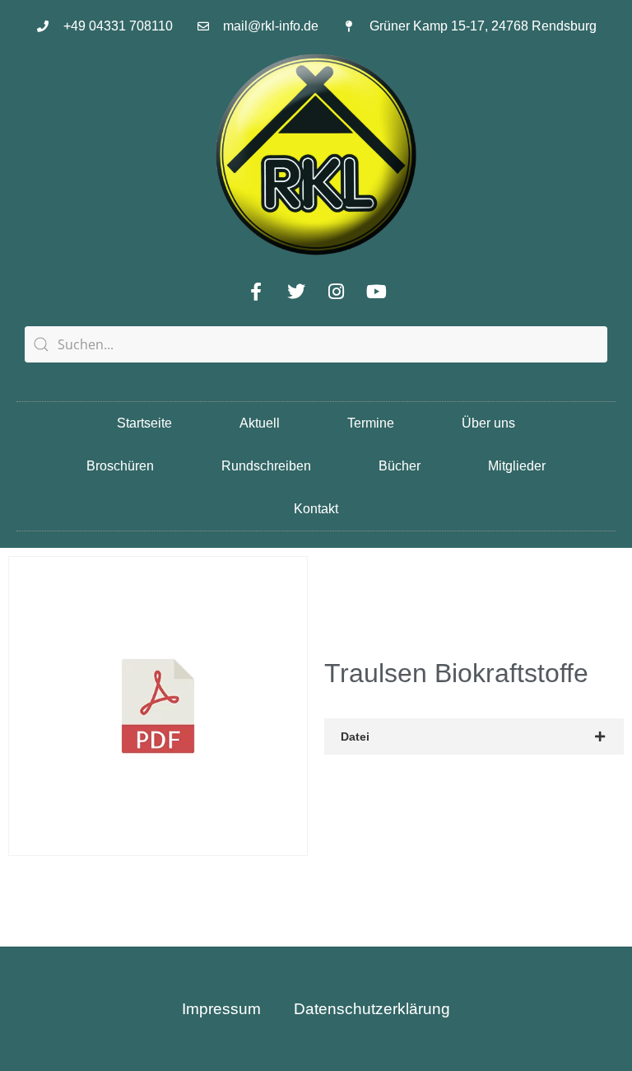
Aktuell (259, 423)
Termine (370, 423)
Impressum (221, 1008)
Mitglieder (517, 466)
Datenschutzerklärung (372, 1008)
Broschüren (120, 466)
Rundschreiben (266, 466)
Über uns (488, 423)
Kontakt (316, 509)
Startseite (144, 423)
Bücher (400, 466)
